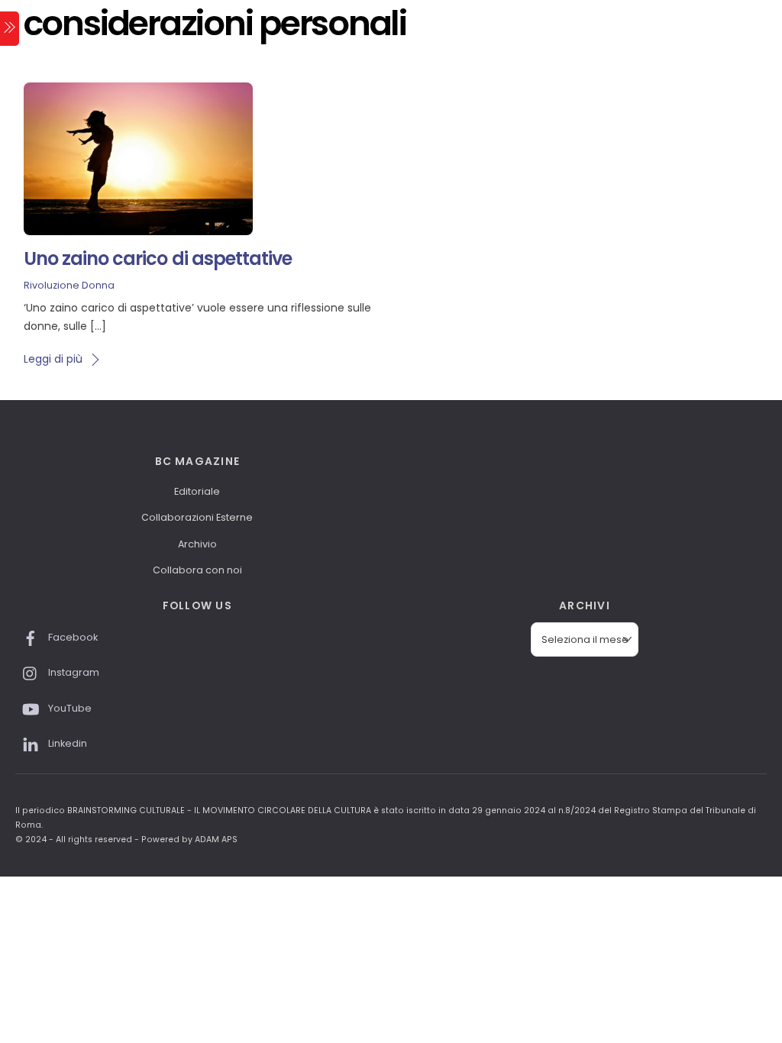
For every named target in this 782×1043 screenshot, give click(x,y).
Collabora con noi (197, 569)
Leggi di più (53, 359)
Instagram (72, 672)
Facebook (72, 637)
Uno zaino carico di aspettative (158, 258)
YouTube (69, 708)
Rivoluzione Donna (69, 285)
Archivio (197, 544)
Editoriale (197, 491)
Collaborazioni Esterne (197, 517)
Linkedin (66, 743)
